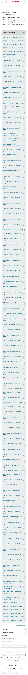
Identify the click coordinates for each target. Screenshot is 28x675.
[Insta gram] (10, 668)
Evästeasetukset (21, 660)
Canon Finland (13, 665)
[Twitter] (17, 668)
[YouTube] (21, 668)
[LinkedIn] (14, 668)
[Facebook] (6, 668)
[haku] (6, 2)
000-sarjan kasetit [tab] (13, 32)
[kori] (2, 2)
